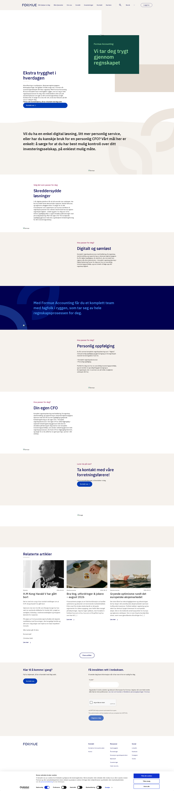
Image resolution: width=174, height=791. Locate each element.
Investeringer (88, 5)
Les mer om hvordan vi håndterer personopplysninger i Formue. (129, 692)
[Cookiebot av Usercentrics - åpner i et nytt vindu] (24, 787)
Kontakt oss (30, 105)
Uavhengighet (114, 748)
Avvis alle (147, 786)
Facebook (134, 751)
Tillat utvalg (146, 781)
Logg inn (146, 5)
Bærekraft (113, 759)
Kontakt (99, 5)
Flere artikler (87, 655)
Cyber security (114, 766)
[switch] (64, 787)
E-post (91, 680)
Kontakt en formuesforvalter (96, 748)
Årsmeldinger (114, 751)
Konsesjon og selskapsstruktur (119, 755)
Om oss (69, 5)
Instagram (135, 755)
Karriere (108, 5)
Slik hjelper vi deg (44, 5)
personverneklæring (47, 781)
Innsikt (77, 5)
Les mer (26, 642)
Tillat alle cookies (146, 776)
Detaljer (107, 787)
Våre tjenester (58, 5)
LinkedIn (134, 748)
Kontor (90, 751)
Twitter (134, 759)
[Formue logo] (29, 5)
